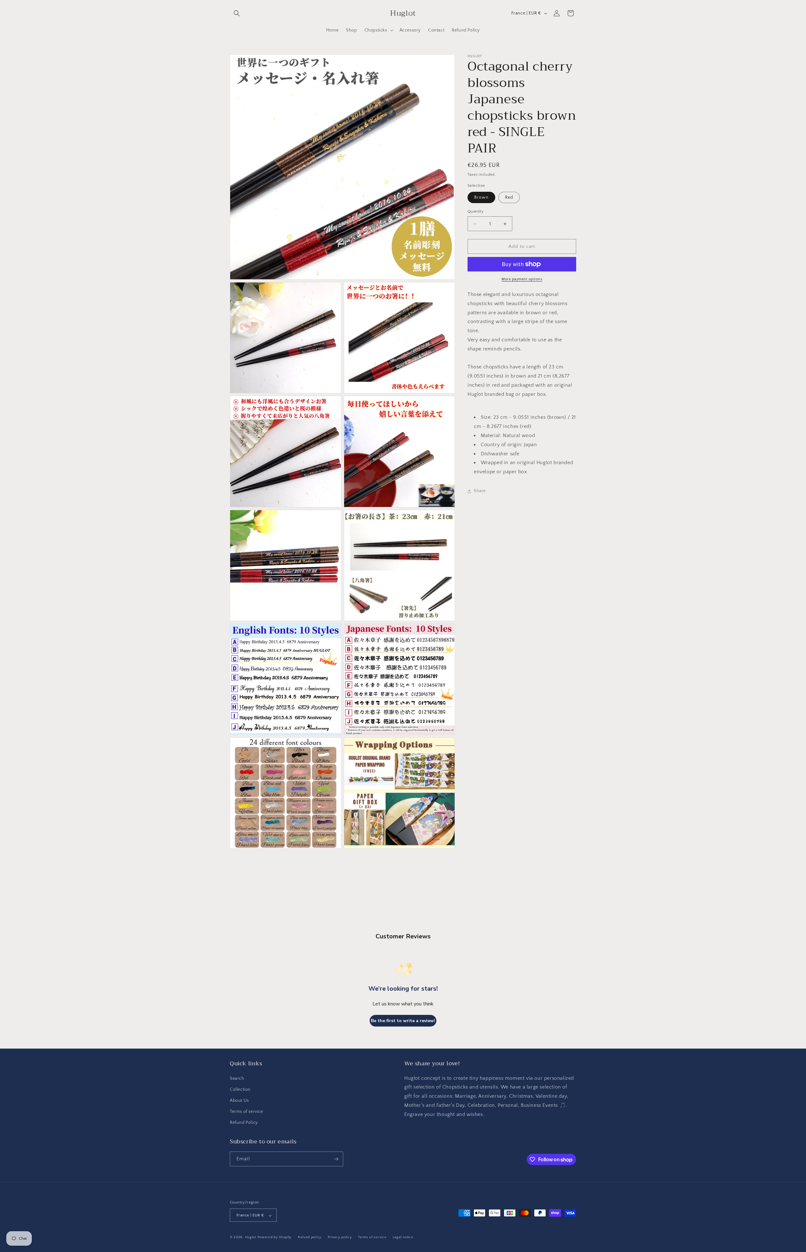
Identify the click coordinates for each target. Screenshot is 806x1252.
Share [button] (480, 490)
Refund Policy (244, 1122)
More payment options (522, 279)
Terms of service (246, 1111)
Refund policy (309, 1237)
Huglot (250, 1237)
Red (509, 197)
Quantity (476, 211)
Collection (240, 1089)
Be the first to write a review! (403, 1021)
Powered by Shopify (275, 1237)
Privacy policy (340, 1237)
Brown (481, 197)
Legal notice (403, 1237)
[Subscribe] (336, 1159)
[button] (237, 13)
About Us (239, 1100)
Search (237, 1078)
